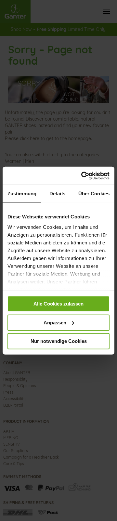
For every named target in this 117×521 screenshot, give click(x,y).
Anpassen (55, 322)
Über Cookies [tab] (94, 193)
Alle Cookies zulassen (58, 303)
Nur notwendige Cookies (59, 341)
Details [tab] (57, 193)
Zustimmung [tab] (21, 193)
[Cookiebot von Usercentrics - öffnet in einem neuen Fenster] (83, 175)
